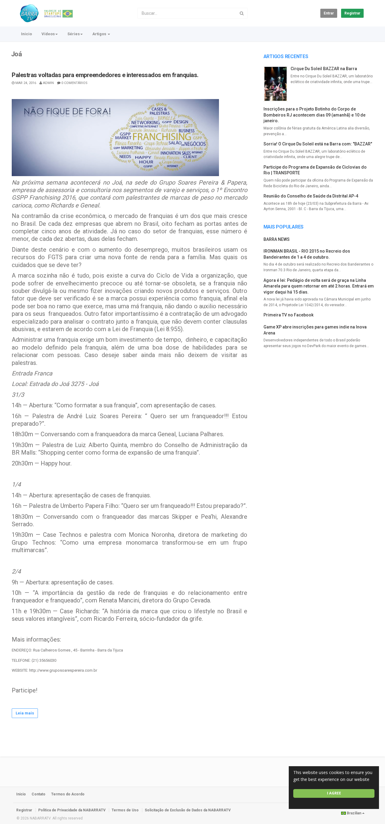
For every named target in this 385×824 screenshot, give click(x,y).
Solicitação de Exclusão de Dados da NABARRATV (188, 810)
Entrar (329, 13)
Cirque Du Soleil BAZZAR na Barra (324, 68)
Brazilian (354, 813)
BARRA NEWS (276, 239)
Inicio (26, 34)
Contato (38, 794)
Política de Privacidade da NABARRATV (72, 810)
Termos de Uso (125, 810)
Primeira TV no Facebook (288, 314)
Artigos (99, 34)
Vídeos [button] (48, 34)
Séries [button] (73, 34)
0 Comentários (74, 83)
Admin (48, 83)
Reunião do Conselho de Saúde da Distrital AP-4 (310, 196)
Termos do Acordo (68, 794)
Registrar (352, 13)
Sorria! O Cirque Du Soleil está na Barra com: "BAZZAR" (317, 143)
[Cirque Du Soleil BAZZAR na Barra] (277, 84)
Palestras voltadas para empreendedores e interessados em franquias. (105, 75)
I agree (334, 793)
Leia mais (25, 713)
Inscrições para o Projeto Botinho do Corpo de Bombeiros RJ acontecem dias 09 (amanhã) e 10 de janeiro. (314, 115)
